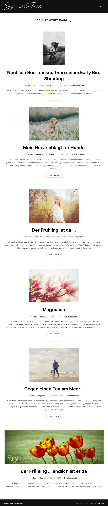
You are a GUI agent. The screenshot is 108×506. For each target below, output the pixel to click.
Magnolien (54, 309)
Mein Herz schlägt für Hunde (54, 147)
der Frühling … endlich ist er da (54, 471)
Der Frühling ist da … (54, 230)
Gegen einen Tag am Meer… (54, 388)
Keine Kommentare (77, 85)
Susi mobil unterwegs (35, 85)
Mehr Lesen (55, 175)
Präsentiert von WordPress (13, 503)
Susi (35, 316)
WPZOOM (100, 503)
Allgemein (51, 85)
